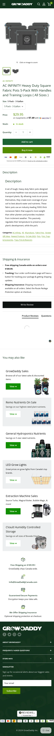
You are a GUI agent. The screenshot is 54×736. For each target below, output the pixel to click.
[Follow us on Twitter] (9, 634)
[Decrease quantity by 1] (16, 132)
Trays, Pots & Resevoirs (23, 240)
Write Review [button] (27, 304)
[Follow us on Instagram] (14, 634)
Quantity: (7, 132)
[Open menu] (4, 4)
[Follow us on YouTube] (19, 634)
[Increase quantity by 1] (30, 132)
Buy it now (27, 150)
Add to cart (27, 141)
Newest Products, (18, 236)
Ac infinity (8, 81)
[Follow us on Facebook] (4, 634)
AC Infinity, (17, 232)
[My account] (44, 4)
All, (23, 232)
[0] (49, 4)
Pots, (39, 236)
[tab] (30, 316)
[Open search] (38, 4)
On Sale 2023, (31, 236)
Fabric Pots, (39, 232)
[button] (32, 118)
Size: (13, 101)
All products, (30, 232)
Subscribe (11, 690)
